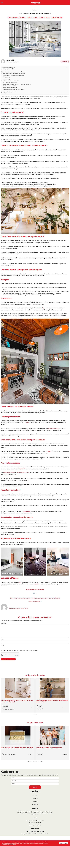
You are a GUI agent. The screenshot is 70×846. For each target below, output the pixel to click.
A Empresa (35, 804)
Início (20, 13)
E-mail (2, 645)
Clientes (35, 795)
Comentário (4, 623)
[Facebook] (27, 831)
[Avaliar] (34, 593)
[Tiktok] (43, 831)
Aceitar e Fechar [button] (63, 843)
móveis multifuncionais (23, 472)
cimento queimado (53, 428)
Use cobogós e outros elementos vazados (14, 89)
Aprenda (35, 801)
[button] (2, 2)
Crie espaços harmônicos (11, 82)
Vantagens (7, 77)
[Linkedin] (32, 831)
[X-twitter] (40, 831)
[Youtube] (38, 831)
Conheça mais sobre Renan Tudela (18, 608)
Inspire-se (25, 13)
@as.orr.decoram (64, 573)
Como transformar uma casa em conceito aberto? (15, 71)
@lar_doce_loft (58, 403)
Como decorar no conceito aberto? (11, 80)
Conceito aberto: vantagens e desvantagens (13, 75)
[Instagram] (29, 831)
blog (20, 582)
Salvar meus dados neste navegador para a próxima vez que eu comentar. (20, 650)
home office (41, 308)
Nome (2, 639)
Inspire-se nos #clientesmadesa (10, 91)
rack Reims (60, 574)
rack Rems (12, 574)
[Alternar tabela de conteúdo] (66, 68)
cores (27, 422)
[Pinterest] (35, 831)
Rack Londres (28, 574)
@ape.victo (42, 574)
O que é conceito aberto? (8, 70)
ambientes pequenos (9, 472)
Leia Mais (14, 844)
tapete (49, 451)
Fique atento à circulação (11, 87)
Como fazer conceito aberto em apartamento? (14, 73)
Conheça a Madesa (7, 93)
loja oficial (36, 584)
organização (22, 469)
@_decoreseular (11, 573)
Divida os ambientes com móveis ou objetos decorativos (18, 84)
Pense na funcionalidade (10, 86)
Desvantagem (8, 79)
